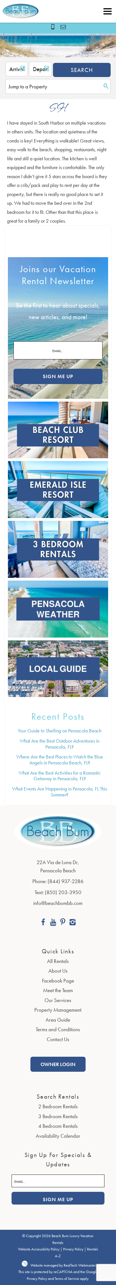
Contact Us (58, 1039)
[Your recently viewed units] (63, 26)
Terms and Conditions (58, 1029)
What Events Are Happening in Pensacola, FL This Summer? (59, 791)
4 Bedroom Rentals (58, 1126)
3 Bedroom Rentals (58, 1116)
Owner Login (58, 1064)
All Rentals (58, 961)
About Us (58, 970)
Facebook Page (58, 980)
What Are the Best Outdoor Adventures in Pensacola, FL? (59, 744)
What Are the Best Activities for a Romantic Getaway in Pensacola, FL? (60, 776)
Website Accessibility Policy (38, 1249)
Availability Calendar (58, 1135)
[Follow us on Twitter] (63, 923)
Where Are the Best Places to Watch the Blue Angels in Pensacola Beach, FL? (59, 759)
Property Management (57, 1009)
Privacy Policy (73, 1249)
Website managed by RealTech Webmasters (63, 1265)
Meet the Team (58, 990)
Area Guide (58, 1019)
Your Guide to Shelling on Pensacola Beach (59, 730)
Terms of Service (67, 1278)
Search (82, 70)
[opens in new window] (43, 923)
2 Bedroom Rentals (58, 1106)
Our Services (57, 1000)
